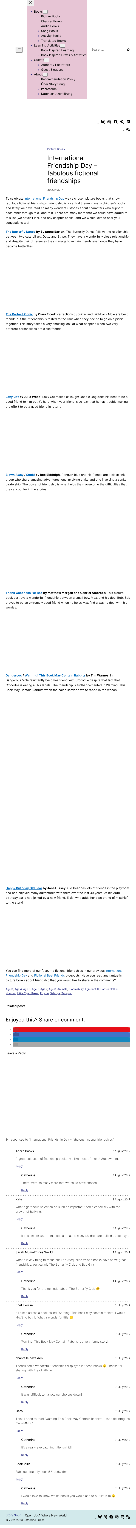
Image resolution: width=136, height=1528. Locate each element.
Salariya (55, 993)
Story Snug (13, 1515)
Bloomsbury (76, 989)
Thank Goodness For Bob (24, 593)
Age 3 (9, 989)
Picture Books (56, 149)
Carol (19, 1411)
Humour (11, 993)
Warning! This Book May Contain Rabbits (55, 675)
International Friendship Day (44, 198)
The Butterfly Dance (20, 231)
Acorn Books (25, 1151)
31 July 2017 (122, 1305)
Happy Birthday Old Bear (24, 888)
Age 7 (43, 989)
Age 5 (26, 989)
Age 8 (52, 989)
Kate (19, 1199)
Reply (19, 1166)
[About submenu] (45, 75)
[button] (16, 1029)
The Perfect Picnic (19, 314)
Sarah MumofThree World (34, 1252)
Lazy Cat (12, 397)
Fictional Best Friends (49, 975)
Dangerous (14, 675)
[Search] (128, 49)
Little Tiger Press (28, 993)
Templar (66, 993)
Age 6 (35, 989)
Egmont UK (92, 989)
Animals (62, 989)
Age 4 (18, 989)
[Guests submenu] (46, 60)
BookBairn (23, 1464)
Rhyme (44, 993)
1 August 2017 (121, 1199)
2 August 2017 (121, 1151)
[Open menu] (19, 50)
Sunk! (30, 475)
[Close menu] (30, 3)
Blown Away (15, 475)
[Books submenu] (45, 12)
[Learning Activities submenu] (62, 46)
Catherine (28, 1175)
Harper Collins (109, 989)
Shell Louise (24, 1305)
